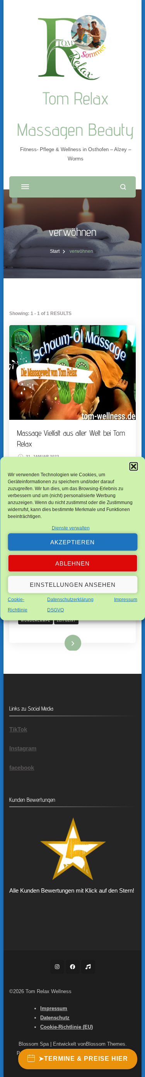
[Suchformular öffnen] (123, 187)
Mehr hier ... (60, 642)
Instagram (22, 748)
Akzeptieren (72, 541)
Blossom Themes (105, 1044)
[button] (133, 466)
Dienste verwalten (71, 528)
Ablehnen (72, 563)
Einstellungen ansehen (73, 584)
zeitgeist (66, 620)
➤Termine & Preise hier (83, 1058)
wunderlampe (35, 620)
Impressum (125, 599)
